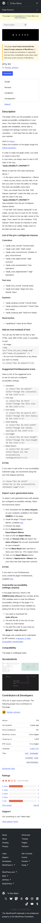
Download (7, 73)
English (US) (34, 748)
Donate (26, 861)
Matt (5, 876)
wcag (36, 758)
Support (7, 104)
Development (9, 98)
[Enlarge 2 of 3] (36, 666)
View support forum (10, 821)
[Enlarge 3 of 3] (36, 677)
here (21, 523)
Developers (6, 861)
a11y (26, 753)
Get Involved (27, 853)
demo (12, 141)
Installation (8, 93)
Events (24, 857)
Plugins (24, 843)
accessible (29, 758)
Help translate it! (20, 17)
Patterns (25, 846)
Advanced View (8, 768)
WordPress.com (9, 872)
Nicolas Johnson (11, 67)
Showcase (26, 835)
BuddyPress (8, 884)
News (4, 839)
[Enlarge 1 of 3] (17, 666)
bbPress (6, 880)
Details (7, 82)
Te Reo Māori (12, 893)
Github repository (9, 148)
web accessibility (32, 762)
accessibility (34, 753)
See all (36, 805)
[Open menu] (37, 3)
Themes (25, 839)
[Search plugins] (25, 25)
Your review (7, 805)
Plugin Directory (8, 10)
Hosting (5, 843)
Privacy (5, 846)
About (4, 835)
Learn (4, 853)
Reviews (7, 87)
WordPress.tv (8, 865)
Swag (25, 865)
